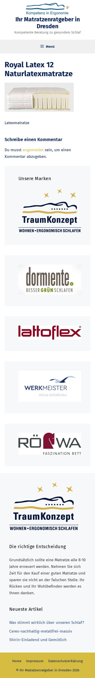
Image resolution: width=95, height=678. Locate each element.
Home (16, 661)
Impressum (35, 661)
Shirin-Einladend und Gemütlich (38, 639)
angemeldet (33, 150)
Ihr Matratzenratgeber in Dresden (47, 23)
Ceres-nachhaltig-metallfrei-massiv (40, 631)
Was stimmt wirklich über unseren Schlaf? (46, 622)
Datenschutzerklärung (65, 661)
